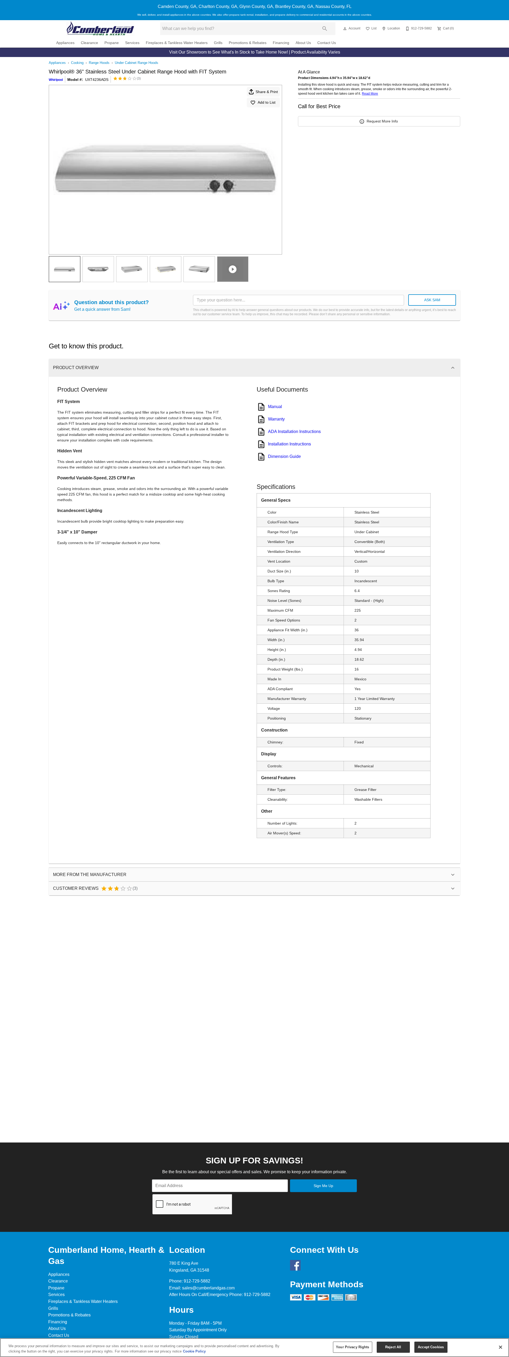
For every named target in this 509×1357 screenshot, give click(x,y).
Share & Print (267, 92)
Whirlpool (56, 80)
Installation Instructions (289, 444)
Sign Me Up (323, 1186)
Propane (111, 43)
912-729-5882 (197, 1281)
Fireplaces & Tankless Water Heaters (177, 43)
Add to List (266, 102)
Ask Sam (432, 300)
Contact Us (326, 43)
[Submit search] (324, 28)
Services (132, 43)
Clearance (89, 43)
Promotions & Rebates (247, 43)
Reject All (393, 1347)
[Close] (500, 1347)
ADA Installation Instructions (294, 431)
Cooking (77, 63)
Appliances (65, 43)
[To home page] (100, 28)
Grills (218, 43)
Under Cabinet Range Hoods (136, 63)
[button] (345, 28)
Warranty (276, 419)
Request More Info (382, 121)
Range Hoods (99, 63)
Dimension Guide (284, 456)
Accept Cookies (431, 1347)
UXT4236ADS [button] (96, 79)
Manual (275, 406)
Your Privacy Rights (352, 1347)
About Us (303, 43)
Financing (281, 43)
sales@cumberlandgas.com (208, 1288)
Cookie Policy (194, 1351)
